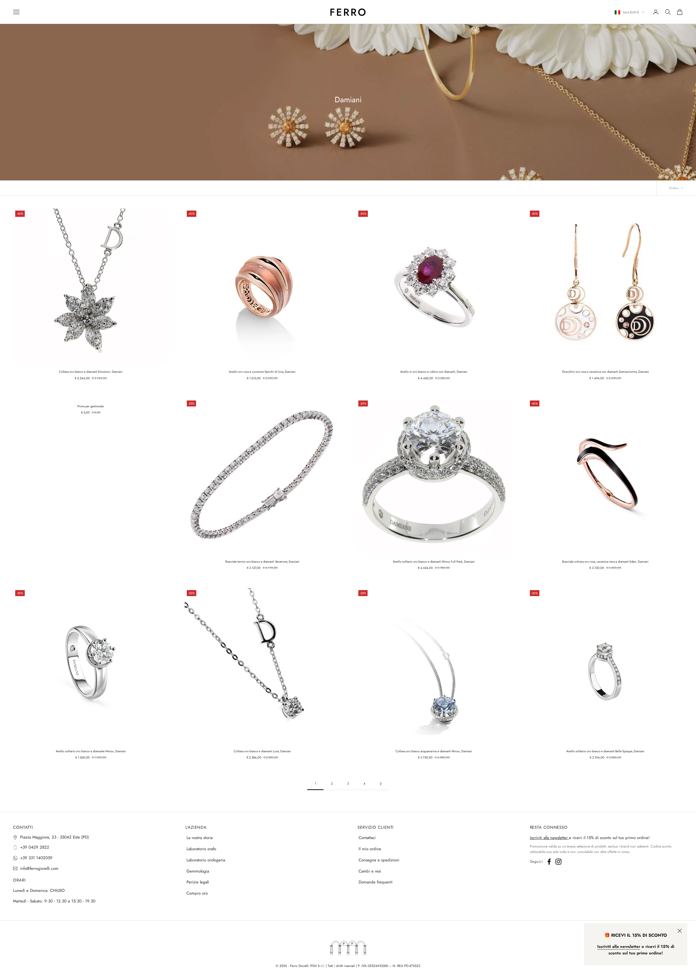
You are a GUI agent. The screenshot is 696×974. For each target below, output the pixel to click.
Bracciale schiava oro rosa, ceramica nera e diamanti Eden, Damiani (605, 561)
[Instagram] (558, 862)
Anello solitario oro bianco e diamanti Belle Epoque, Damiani (605, 751)
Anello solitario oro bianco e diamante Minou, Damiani (91, 751)
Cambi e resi (370, 871)
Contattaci (367, 838)
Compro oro (197, 893)
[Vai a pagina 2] (380, 784)
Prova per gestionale (90, 406)
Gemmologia (198, 871)
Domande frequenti (376, 882)
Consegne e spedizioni (379, 860)
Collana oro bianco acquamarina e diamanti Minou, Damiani (434, 751)
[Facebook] (549, 862)
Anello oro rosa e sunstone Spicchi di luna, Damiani (262, 371)
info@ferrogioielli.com (39, 868)
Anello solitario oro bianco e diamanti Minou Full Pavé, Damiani (434, 561)
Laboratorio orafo (201, 849)
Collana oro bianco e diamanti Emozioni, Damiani (90, 371)
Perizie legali (198, 882)
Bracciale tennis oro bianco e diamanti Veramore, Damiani (262, 561)
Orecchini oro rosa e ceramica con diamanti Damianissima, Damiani (605, 371)
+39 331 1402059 (36, 858)
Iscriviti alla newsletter (549, 838)
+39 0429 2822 (34, 847)
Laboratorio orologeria (206, 860)
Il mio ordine (370, 849)
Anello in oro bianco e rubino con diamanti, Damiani (433, 371)
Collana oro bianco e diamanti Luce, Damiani (262, 751)
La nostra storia (200, 838)
